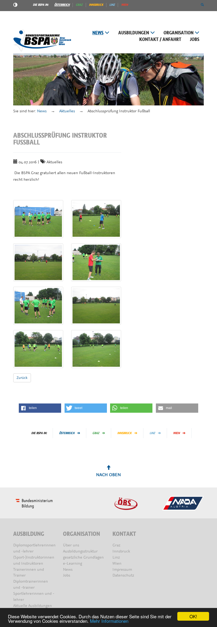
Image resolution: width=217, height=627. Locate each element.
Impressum (122, 569)
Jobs (194, 39)
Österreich (62, 5)
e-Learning (72, 563)
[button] (202, 5)
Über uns (71, 545)
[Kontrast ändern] (15, 5)
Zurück (22, 377)
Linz (112, 5)
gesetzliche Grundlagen (83, 557)
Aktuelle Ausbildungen (32, 605)
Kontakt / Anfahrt (160, 39)
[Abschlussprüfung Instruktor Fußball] (38, 219)
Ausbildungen (133, 33)
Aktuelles (67, 111)
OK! (193, 616)
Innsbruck (96, 5)
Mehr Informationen (109, 620)
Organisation (178, 33)
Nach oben (108, 474)
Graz (79, 5)
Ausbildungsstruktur (80, 551)
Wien (124, 5)
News (97, 33)
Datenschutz (123, 575)
